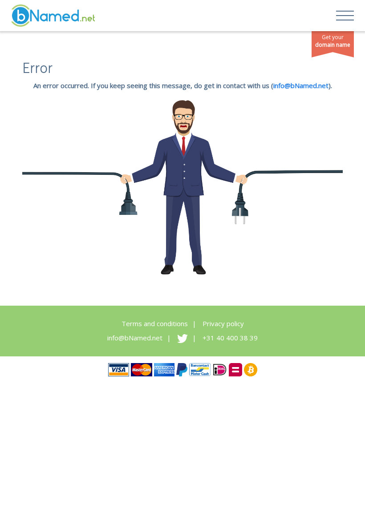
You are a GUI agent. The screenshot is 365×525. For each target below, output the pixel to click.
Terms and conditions (155, 323)
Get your (332, 40)
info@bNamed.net (300, 85)
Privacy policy (223, 323)
